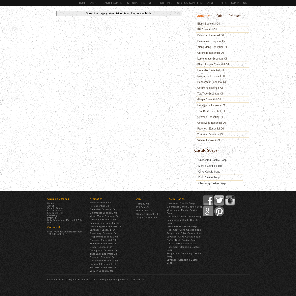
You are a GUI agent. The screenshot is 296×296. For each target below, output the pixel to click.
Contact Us (239, 3)
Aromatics (202, 15)
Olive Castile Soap (209, 171)
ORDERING (165, 3)
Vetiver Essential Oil (209, 140)
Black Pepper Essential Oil (213, 64)
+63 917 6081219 (57, 234)
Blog (223, 3)
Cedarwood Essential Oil (211, 122)
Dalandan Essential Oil (210, 35)
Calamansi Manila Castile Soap (185, 207)
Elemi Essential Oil (208, 23)
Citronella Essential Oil (210, 52)
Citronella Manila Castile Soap (184, 216)
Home (82, 3)
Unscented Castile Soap (212, 159)
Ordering (52, 215)
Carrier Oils (54, 210)
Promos (51, 218)
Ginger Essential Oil (209, 99)
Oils (151, 3)
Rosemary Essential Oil (211, 76)
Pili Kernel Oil (144, 210)
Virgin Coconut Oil (146, 217)
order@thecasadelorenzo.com (64, 231)
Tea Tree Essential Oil (210, 93)
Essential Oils (135, 3)
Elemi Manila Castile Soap (182, 226)
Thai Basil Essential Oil (211, 111)
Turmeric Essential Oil (210, 134)
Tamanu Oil (142, 203)
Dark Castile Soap (208, 177)
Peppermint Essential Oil (211, 81)
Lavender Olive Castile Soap (183, 236)
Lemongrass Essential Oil (212, 58)
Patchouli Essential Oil (210, 128)
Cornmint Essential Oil (210, 87)
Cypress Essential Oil (210, 116)
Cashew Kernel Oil (147, 214)
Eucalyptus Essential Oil (211, 105)
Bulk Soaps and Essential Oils (196, 3)
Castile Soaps (112, 3)
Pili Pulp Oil (143, 207)
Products (235, 15)
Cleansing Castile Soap (212, 183)
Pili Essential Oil (207, 29)
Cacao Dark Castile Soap (181, 243)
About (94, 3)
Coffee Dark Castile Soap (181, 240)
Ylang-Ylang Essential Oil (104, 216)
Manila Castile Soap (210, 165)
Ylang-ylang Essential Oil (212, 46)
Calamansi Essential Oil (211, 41)
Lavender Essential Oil (210, 70)
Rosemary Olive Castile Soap (184, 230)
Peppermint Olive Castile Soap (184, 233)
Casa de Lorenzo (58, 198)
